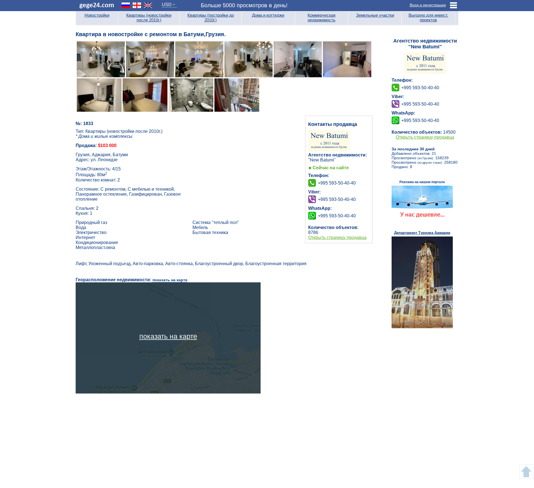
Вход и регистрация (428, 5)
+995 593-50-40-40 (337, 199)
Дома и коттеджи (268, 15)
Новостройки (97, 15)
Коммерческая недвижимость (321, 17)
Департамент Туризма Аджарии (422, 233)
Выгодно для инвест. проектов (428, 17)
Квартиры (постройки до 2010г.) (210, 17)
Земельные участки (375, 15)
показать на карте (169, 280)
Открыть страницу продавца (337, 237)
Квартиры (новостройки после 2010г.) (148, 17)
